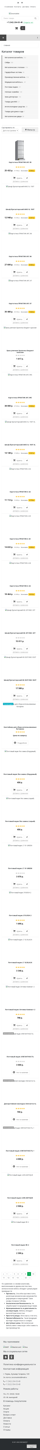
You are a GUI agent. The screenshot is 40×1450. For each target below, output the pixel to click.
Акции (6, 1409)
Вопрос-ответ (9, 1415)
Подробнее (22, 743)
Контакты (17, 7)
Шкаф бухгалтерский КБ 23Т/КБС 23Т (20, 633)
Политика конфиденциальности (19, 1364)
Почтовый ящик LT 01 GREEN (20, 868)
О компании (9, 7)
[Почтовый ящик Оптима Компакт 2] (20, 986)
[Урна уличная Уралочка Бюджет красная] (20, 327)
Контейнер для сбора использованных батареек (20, 728)
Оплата (33, 7)
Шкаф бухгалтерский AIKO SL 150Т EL (20, 445)
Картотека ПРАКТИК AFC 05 (20, 162)
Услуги (6, 1412)
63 (26, 1278)
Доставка (25, 7)
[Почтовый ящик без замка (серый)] (20, 798)
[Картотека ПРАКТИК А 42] (20, 469)
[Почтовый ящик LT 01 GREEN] (20, 845)
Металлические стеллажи (14, 67)
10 (33, 1274)
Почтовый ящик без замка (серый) (20, 821)
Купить (19, 178)
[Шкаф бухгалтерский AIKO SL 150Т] (20, 186)
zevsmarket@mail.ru (19, 1377)
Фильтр (31, 129)
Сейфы (7, 62)
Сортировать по (8, 127)
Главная (7, 45)
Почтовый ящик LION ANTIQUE (20, 1198)
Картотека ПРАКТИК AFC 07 (20, 303)
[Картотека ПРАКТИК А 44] (20, 563)
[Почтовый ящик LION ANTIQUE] (20, 1175)
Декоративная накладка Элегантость (20, 1104)
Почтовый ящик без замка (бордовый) (20, 774)
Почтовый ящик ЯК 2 (20, 1245)
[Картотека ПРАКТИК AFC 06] (20, 233)
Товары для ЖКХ (11, 102)
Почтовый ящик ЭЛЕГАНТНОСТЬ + (20, 1151)
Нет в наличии (22, 1072)
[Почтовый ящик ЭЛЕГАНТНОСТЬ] (20, 1033)
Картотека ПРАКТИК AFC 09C (20, 398)
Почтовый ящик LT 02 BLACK (20, 962)
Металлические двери (13, 116)
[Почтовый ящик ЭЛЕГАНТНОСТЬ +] (20, 1128)
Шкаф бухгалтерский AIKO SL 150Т (20, 209)
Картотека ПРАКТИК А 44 (20, 586)
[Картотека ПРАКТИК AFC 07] (20, 280)
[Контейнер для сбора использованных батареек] (20, 705)
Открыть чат (28, 22)
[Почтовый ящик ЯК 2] (20, 1222)
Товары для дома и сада (14, 111)
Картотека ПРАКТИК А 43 (20, 539)
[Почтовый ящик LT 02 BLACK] (20, 939)
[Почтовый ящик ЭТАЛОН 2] (20, 892)
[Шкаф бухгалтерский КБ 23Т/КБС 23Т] (20, 610)
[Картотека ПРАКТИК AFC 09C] (20, 374)
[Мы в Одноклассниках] (11, 1357)
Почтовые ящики (11, 87)
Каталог (6, 1405)
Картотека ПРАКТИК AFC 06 (20, 256)
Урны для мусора (11, 97)
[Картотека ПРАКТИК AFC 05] (20, 152)
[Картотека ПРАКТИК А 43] (20, 516)
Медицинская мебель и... (14, 82)
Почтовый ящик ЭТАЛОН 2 (20, 915)
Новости (7, 1424)
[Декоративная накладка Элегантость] (20, 1081)
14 (17, 1278)
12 (8, 1278)
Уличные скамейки (12, 92)
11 (4, 1278)
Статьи (6, 1427)
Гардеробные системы (13, 72)
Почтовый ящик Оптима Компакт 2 (20, 1009)
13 (13, 1278)
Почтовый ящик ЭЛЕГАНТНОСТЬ (20, 1057)
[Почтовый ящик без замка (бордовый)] (20, 751)
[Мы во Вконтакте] (5, 1357)
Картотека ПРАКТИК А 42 (20, 492)
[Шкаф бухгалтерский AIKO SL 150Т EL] (20, 422)
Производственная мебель (15, 77)
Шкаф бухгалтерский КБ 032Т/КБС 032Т (20, 680)
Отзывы (6, 1430)
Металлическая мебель (14, 57)
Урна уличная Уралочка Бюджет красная (20, 351)
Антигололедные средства (15, 107)
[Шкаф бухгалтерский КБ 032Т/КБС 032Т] (20, 657)
